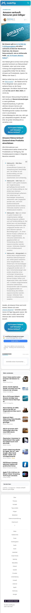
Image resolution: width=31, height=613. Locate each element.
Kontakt (15, 504)
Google (15, 594)
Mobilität (14, 552)
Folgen (15, 511)
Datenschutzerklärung (15, 518)
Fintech (15, 566)
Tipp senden (14, 508)
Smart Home (14, 555)
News (14, 531)
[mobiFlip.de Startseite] (9, 3)
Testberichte (15, 534)
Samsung (14, 591)
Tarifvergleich (14, 541)
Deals (14, 548)
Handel (15, 570)
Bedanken (14, 515)
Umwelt (15, 580)
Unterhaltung (14, 577)
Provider (14, 573)
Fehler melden (26, 354)
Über (14, 497)
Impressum (15, 522)
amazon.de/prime (7, 310)
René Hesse (10, 19)
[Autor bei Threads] (14, 19)
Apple (14, 587)
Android (15, 584)
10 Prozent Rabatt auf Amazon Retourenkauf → (15, 129)
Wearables (15, 563)
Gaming (15, 559)
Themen (15, 501)
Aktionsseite (9, 82)
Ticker (14, 538)
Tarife (14, 545)
